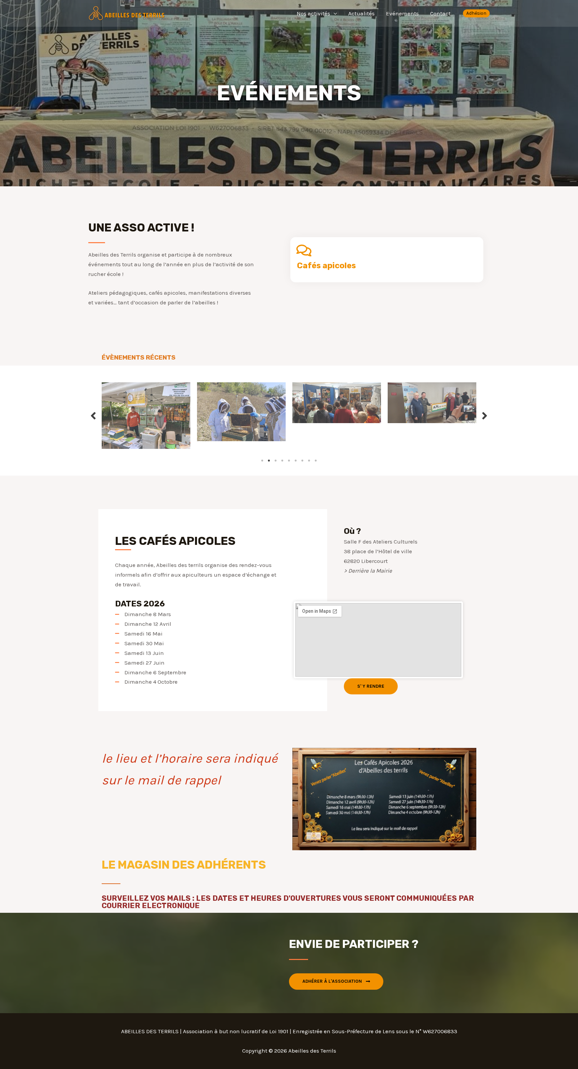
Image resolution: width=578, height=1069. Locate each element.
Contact (440, 13)
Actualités (361, 13)
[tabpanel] (159, 412)
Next (484, 415)
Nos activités (313, 13)
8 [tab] (309, 460)
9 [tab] (315, 460)
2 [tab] (269, 460)
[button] (371, 686)
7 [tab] (302, 460)
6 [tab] (295, 460)
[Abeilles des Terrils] (126, 12)
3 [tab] (275, 460)
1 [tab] (262, 460)
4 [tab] (282, 460)
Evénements (402, 13)
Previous (93, 415)
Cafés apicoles (326, 265)
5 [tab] (289, 460)
